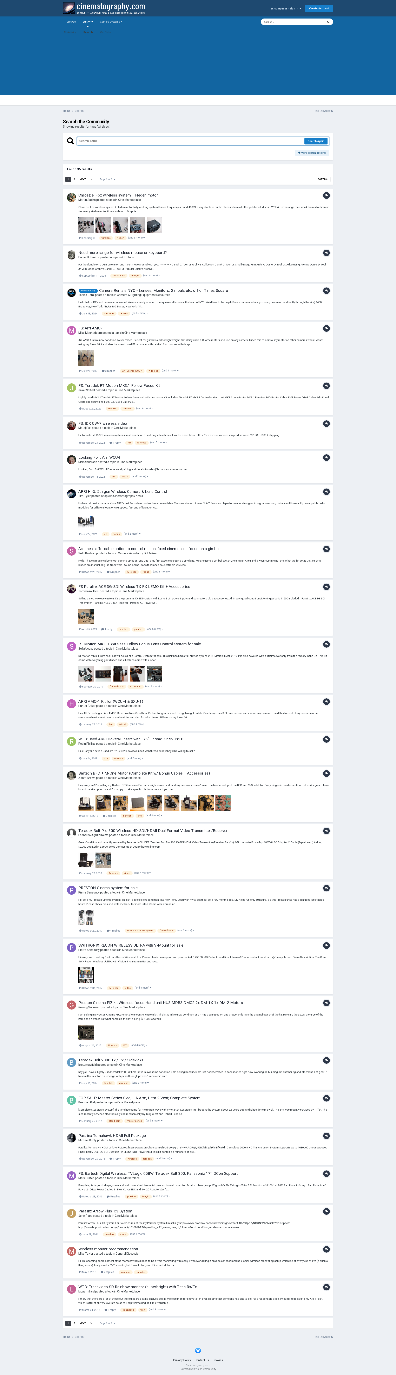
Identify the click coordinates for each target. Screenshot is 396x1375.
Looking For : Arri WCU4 (99, 457)
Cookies (218, 1360)
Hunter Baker (86, 705)
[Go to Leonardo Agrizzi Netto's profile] (71, 833)
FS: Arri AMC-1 (91, 328)
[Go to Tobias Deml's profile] (71, 292)
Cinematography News (128, 496)
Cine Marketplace (129, 199)
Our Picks (105, 32)
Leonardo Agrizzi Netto (93, 835)
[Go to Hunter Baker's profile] (71, 703)
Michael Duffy (87, 1140)
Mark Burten (86, 1178)
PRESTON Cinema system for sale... (109, 887)
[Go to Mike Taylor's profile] (71, 1251)
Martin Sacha (87, 199)
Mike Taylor (85, 1253)
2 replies (108, 1272)
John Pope (85, 1215)
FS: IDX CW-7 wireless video (102, 423)
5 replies (115, 571)
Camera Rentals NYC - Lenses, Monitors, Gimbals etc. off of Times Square (163, 290)
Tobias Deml (86, 295)
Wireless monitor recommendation (108, 1249)
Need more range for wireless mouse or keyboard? (122, 252)
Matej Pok (84, 427)
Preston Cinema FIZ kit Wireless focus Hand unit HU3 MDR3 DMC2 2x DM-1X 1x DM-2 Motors (160, 1002)
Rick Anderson (87, 462)
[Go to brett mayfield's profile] (71, 1062)
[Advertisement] (198, 66)
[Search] (328, 22)
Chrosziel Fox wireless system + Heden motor (118, 195)
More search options (313, 152)
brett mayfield (87, 1064)
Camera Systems (110, 21)
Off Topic (128, 257)
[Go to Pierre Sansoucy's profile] (71, 890)
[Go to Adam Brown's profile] (71, 775)
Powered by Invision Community (198, 1369)
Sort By (322, 179)
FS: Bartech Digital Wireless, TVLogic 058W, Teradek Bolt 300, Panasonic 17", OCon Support (158, 1173)
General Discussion (128, 1253)
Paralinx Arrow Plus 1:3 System (105, 1211)
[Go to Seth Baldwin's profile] (71, 551)
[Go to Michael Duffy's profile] (71, 1137)
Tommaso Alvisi (88, 591)
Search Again (316, 141)
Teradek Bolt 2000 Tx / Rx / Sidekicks (110, 1060)
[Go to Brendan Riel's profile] (71, 1100)
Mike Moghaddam (90, 332)
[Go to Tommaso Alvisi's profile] (71, 588)
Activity (88, 21)
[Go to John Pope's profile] (71, 1213)
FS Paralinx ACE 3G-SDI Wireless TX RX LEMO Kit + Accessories (134, 586)
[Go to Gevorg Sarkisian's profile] (71, 1005)
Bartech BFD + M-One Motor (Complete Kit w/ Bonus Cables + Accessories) (144, 773)
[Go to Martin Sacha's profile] (71, 197)
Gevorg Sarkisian (89, 1007)
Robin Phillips (86, 743)
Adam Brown (86, 777)
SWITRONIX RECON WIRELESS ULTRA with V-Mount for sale (130, 945)
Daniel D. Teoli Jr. (89, 257)
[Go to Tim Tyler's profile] (71, 493)
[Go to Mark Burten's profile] (71, 1175)
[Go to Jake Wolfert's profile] (71, 387)
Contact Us (202, 1360)
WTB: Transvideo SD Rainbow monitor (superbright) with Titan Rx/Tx (137, 1286)
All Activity (70, 32)
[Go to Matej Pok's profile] (71, 425)
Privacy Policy (182, 1360)
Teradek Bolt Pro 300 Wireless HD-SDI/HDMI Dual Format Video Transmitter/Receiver (153, 830)
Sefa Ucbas (85, 648)
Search (88, 32)
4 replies (115, 930)
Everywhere (311, 21)
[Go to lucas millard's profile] (71, 1289)
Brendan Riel (86, 1102)
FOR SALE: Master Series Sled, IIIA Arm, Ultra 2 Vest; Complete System (139, 1098)
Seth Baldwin (86, 553)
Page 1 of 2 (107, 179)
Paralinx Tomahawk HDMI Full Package (112, 1135)
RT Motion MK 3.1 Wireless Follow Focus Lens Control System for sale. (140, 644)
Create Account (319, 8)
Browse (71, 21)
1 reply (116, 442)
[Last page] (91, 179)
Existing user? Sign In (285, 8)
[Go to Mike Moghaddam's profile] (71, 330)
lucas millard (86, 1291)
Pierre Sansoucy (89, 892)
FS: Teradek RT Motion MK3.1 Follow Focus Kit (119, 385)
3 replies (110, 370)
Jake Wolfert (86, 390)
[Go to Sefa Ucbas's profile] (71, 646)
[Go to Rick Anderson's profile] (71, 459)
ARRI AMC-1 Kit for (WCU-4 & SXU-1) (110, 701)
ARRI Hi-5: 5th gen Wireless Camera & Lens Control (122, 491)
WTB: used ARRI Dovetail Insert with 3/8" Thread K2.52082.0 (130, 739)
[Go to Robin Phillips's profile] (71, 741)
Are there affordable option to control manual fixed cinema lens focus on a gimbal (148, 548)
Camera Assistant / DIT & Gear (138, 553)
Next (82, 179)
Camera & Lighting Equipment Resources (143, 295)
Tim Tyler (84, 496)
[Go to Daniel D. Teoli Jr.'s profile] (71, 254)
